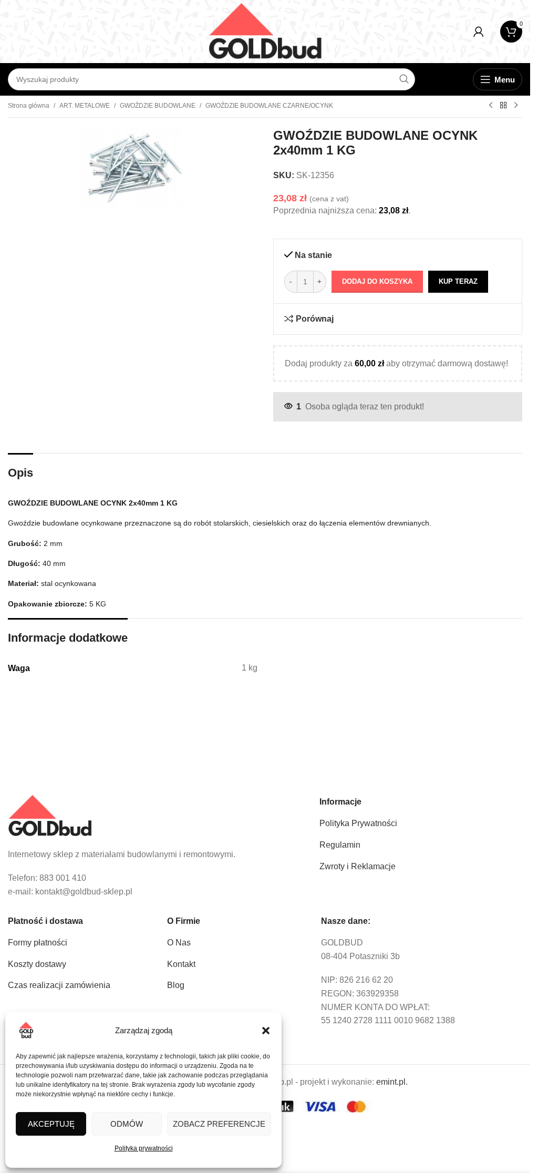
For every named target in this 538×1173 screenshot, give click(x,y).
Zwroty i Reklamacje (357, 866)
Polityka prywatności (144, 1148)
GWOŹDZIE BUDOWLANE (157, 105)
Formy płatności (37, 942)
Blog (175, 985)
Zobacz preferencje (219, 1123)
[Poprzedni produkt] (490, 105)
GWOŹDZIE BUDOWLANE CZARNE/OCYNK (269, 105)
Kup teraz (458, 281)
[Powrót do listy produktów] (503, 105)
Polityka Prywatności (358, 823)
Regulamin (339, 844)
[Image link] (50, 815)
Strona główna (28, 105)
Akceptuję (51, 1123)
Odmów (126, 1123)
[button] (266, 1030)
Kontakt (181, 964)
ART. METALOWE (84, 105)
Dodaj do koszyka (377, 281)
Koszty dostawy (37, 964)
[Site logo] (265, 30)
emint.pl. (392, 1081)
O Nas (179, 942)
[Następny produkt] (516, 105)
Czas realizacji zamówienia (59, 985)
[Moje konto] (478, 31)
